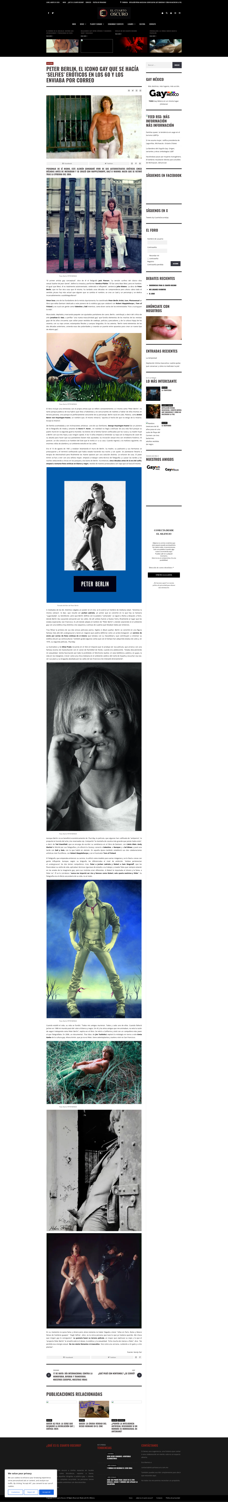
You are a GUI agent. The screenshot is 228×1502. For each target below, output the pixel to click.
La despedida (166, 425)
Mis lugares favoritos (157, 289)
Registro (150, 261)
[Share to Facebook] (129, 90)
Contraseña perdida (155, 264)
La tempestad (151, 358)
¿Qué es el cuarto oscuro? (76, 2)
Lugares (130, 24)
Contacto (88, 2)
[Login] (171, 13)
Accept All (46, 1492)
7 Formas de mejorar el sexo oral (119, 1468)
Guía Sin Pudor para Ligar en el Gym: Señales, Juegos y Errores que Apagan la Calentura (122, 1482)
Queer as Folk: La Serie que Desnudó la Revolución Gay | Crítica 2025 (60, 1426)
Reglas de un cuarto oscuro (126, 31)
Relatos (164, 387)
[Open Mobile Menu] (175, 13)
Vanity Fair (137, 1352)
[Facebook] (48, 13)
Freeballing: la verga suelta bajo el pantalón (163, 32)
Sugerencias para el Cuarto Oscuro (162, 285)
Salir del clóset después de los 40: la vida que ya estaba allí (147, 2)
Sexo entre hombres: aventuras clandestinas (119, 1457)
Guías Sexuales (112, 1465)
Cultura (142, 24)
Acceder (175, 264)
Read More (49, 36)
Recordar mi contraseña (154, 257)
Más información (160, 125)
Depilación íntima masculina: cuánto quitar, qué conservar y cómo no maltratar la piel (172, 411)
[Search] (167, 13)
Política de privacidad (99, 2)
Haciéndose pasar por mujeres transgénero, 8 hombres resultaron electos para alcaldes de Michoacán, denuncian (163, 160)
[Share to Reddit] (140, 163)
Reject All (31, 1492)
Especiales (121, 1420)
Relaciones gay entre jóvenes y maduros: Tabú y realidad (96, 32)
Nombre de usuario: (155, 239)
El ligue (152, 293)
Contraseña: (152, 247)
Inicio (64, 2)
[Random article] (179, 13)
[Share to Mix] (136, 163)
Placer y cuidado (96, 24)
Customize (15, 1492)
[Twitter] (53, 13)
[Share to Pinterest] (140, 90)
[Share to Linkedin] (136, 90)
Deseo (82, 24)
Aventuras (111, 1454)
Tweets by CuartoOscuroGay (157, 217)
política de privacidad (160, 585)
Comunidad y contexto (116, 24)
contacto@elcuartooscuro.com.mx (154, 1467)
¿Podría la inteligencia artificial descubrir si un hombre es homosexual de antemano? (124, 1427)
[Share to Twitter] (132, 90)
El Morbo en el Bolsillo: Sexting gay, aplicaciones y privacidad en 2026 (60, 32)
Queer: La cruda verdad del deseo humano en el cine (93, 1425)
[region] (31, 1483)
